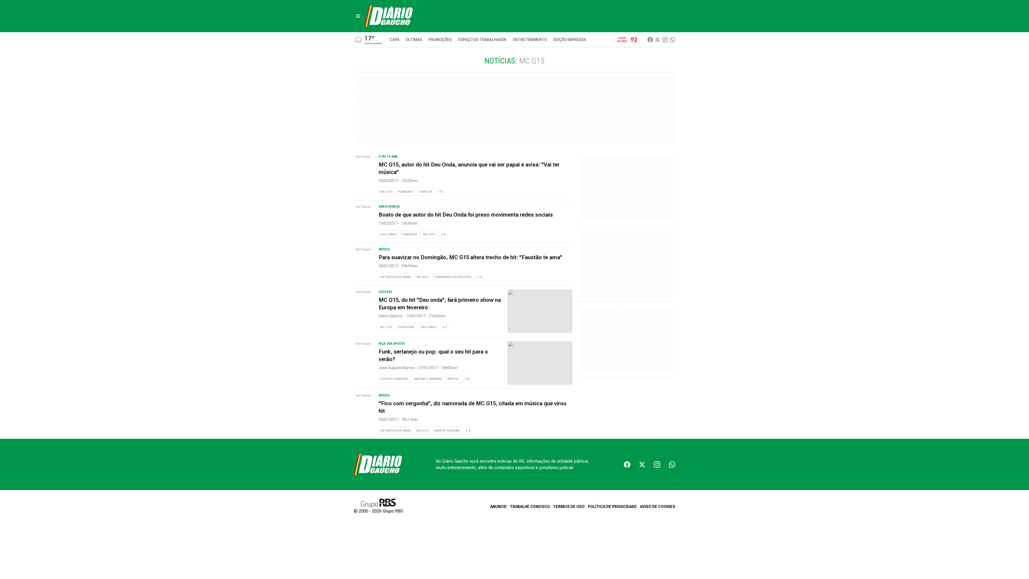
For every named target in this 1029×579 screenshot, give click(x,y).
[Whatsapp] (672, 39)
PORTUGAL (406, 327)
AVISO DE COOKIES (657, 506)
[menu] (358, 16)
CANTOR (425, 192)
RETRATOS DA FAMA (396, 277)
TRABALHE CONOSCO (530, 506)
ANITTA (453, 379)
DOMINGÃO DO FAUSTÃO (453, 277)
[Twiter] (657, 39)
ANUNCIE (498, 506)
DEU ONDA (388, 234)
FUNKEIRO (405, 192)
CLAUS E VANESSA (394, 379)
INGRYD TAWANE (447, 430)
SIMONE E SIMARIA (428, 379)
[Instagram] (665, 39)
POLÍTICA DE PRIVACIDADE (612, 506)
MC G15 (386, 192)
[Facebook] (650, 39)
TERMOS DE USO (569, 506)
